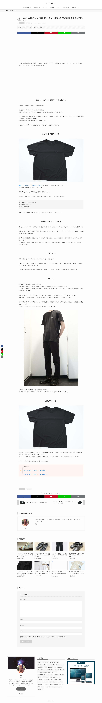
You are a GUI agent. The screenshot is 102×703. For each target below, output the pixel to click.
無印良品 (61, 684)
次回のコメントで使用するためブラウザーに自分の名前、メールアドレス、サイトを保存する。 (43, 636)
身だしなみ (59, 687)
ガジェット (52, 677)
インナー (62, 674)
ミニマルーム (51, 3)
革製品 (39, 689)
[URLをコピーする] (78, 33)
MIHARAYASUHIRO (42, 667)
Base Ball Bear (45, 662)
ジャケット (40, 679)
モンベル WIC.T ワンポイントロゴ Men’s (34, 470)
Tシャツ (57, 669)
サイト (21, 631)
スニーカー (47, 679)
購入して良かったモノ (50, 687)
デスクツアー (54, 679)
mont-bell (28, 23)
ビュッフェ (45, 682)
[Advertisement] (51, 46)
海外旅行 (56, 684)
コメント (22, 599)
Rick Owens (40, 669)
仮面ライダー (60, 682)
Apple (39, 662)
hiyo (25, 528)
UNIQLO (62, 669)
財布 (43, 687)
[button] (24, 33)
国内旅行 (40, 684)
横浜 (51, 684)
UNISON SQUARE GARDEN (44, 672)
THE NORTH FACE (49, 669)
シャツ (58, 677)
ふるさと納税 (49, 674)
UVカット (54, 672)
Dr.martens (52, 662)
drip (57, 662)
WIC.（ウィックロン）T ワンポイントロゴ (30, 185)
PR (54, 667)
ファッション (21, 23)
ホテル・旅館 (52, 682)
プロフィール (21, 689)
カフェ (39, 677)
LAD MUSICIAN (50, 664)
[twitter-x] (36, 524)
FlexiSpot (40, 664)
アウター (56, 674)
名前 (21, 619)
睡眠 (39, 687)
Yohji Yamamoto (41, 674)
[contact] (22, 694)
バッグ (60, 679)
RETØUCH (59, 667)
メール (22, 625)
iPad (45, 664)
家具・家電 (46, 684)
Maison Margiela (59, 664)
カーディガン (45, 677)
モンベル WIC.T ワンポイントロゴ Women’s (35, 474)
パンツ (39, 682)
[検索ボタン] (78, 7)
